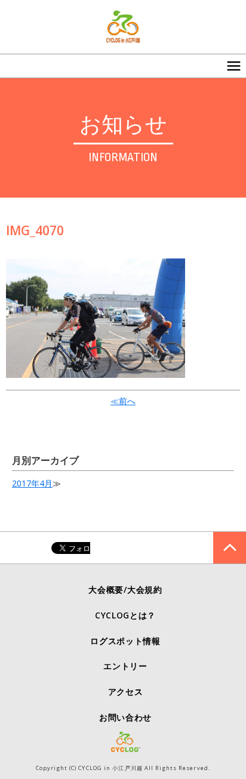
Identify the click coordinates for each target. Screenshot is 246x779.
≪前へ (123, 401)
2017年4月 (32, 483)
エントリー (125, 666)
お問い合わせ (125, 717)
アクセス (125, 691)
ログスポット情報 (125, 640)
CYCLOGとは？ (125, 615)
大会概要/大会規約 (125, 589)
